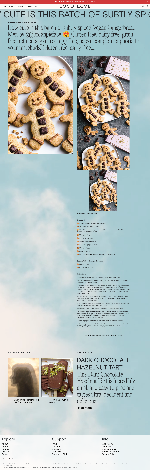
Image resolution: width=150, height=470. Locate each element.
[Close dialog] (100, 211)
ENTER (75, 256)
